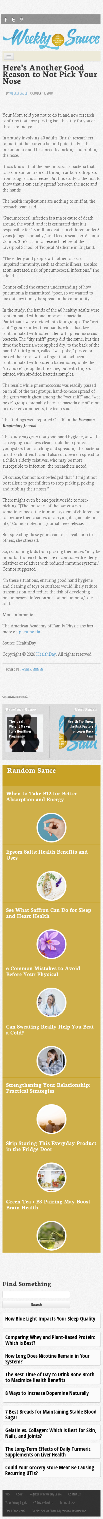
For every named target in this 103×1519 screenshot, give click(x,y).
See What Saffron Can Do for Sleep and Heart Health (48, 912)
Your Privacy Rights (16, 1502)
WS (8, 1494)
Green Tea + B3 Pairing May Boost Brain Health (48, 1204)
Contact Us (74, 1494)
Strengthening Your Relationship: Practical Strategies (48, 1087)
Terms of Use (67, 1502)
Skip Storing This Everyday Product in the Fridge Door (51, 1145)
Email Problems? (15, 1511)
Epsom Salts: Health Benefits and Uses (47, 854)
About (19, 1494)
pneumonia (29, 631)
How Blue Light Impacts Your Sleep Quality (50, 1318)
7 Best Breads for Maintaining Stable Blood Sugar (50, 1414)
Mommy (37, 669)
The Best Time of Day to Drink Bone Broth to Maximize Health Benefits (49, 1377)
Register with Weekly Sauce (46, 1494)
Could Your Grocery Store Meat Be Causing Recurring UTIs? (49, 1470)
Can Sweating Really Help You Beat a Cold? (50, 1029)
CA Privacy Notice (43, 1502)
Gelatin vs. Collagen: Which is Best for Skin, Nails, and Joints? (50, 1432)
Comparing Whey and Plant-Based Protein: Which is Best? (50, 1339)
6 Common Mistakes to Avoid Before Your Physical (43, 970)
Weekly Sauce (19, 93)
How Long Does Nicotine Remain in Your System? (47, 1358)
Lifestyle (25, 669)
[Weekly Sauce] (51, 39)
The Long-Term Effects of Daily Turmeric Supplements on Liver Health (47, 1451)
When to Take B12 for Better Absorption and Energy (41, 796)
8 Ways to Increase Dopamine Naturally (47, 1392)
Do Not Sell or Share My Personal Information (59, 1511)
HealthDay (46, 654)
